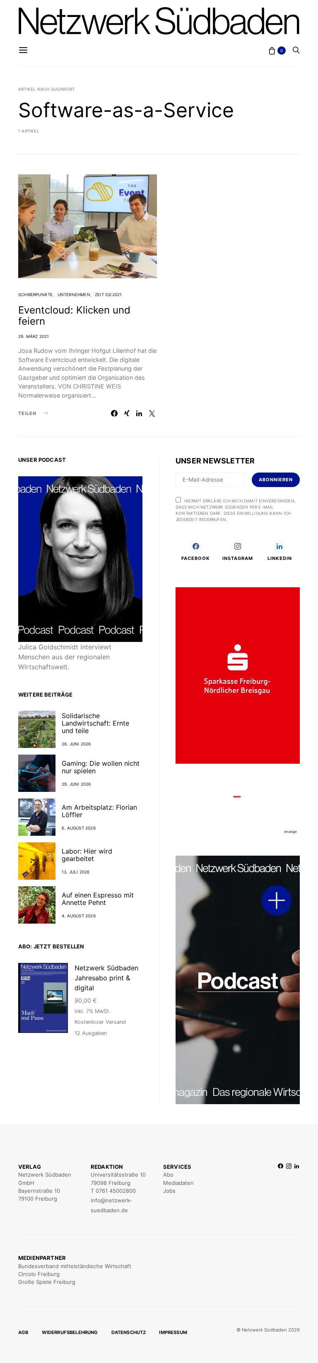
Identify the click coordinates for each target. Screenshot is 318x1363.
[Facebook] (280, 1189)
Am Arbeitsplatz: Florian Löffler (99, 811)
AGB (23, 1332)
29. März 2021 (33, 336)
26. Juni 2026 (76, 743)
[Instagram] (289, 1189)
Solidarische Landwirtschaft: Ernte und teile (95, 723)
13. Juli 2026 (76, 871)
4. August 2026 (79, 915)
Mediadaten (178, 1183)
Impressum (173, 1332)
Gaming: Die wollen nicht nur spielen (101, 767)
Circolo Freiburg (39, 1274)
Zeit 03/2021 (108, 294)
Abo (168, 1174)
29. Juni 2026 (76, 784)
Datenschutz (128, 1332)
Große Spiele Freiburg (46, 1282)
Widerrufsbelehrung (70, 1332)
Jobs (169, 1190)
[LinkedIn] (296, 1189)
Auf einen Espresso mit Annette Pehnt (98, 899)
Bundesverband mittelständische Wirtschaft (74, 1266)
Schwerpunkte (35, 294)
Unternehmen (74, 294)
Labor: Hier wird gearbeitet (87, 855)
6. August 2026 (79, 827)
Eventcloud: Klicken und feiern (74, 315)
